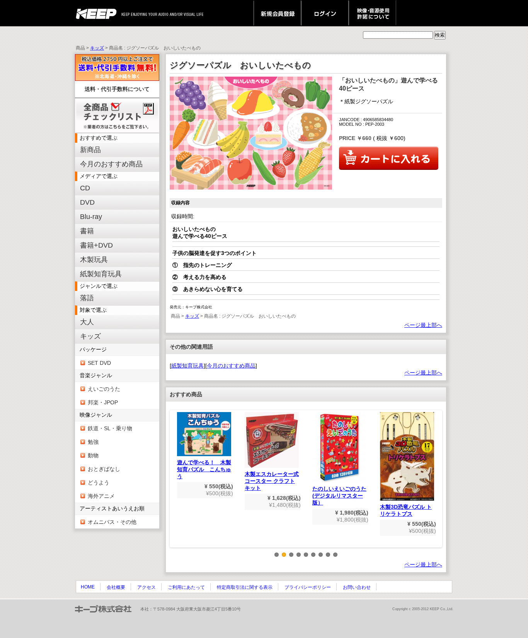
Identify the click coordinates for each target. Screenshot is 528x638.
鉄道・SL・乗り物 (110, 428)
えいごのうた (104, 389)
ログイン (325, 13)
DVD (87, 202)
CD (85, 188)
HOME (88, 587)
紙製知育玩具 (101, 274)
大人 (87, 322)
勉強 (93, 442)
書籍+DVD (96, 245)
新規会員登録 (277, 13)
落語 (87, 298)
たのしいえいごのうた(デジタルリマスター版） (339, 496)
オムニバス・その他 (112, 522)
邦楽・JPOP (103, 402)
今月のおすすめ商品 (111, 164)
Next (437, 485)
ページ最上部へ (423, 325)
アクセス (146, 587)
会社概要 (116, 587)
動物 (93, 455)
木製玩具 (94, 259)
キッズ (97, 48)
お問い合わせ (357, 587)
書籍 (87, 231)
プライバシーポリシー (307, 587)
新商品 (90, 150)
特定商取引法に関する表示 (245, 587)
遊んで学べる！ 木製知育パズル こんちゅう (204, 469)
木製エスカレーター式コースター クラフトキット (272, 481)
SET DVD (99, 363)
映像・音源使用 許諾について (372, 13)
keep (98, 13)
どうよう (98, 482)
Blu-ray (91, 217)
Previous (175, 485)
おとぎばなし (104, 469)
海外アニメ (101, 496)
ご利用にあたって (186, 587)
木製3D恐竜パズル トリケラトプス (406, 510)
